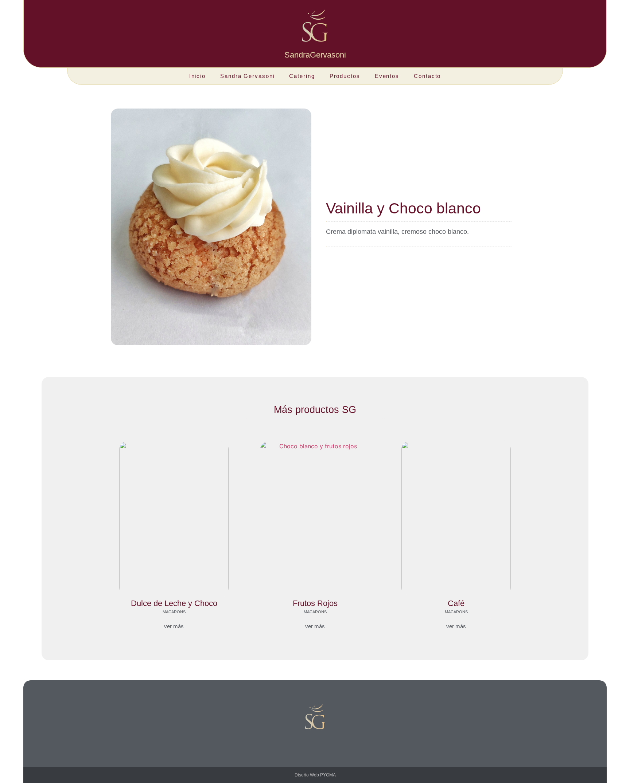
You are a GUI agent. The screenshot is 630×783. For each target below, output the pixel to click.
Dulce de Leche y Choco (174, 603)
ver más (174, 626)
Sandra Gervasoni (247, 76)
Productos (345, 76)
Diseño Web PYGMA (315, 775)
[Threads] (331, 743)
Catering (302, 76)
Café (456, 603)
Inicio (197, 76)
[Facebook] (315, 743)
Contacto (427, 76)
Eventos (387, 76)
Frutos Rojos (315, 603)
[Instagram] (298, 743)
